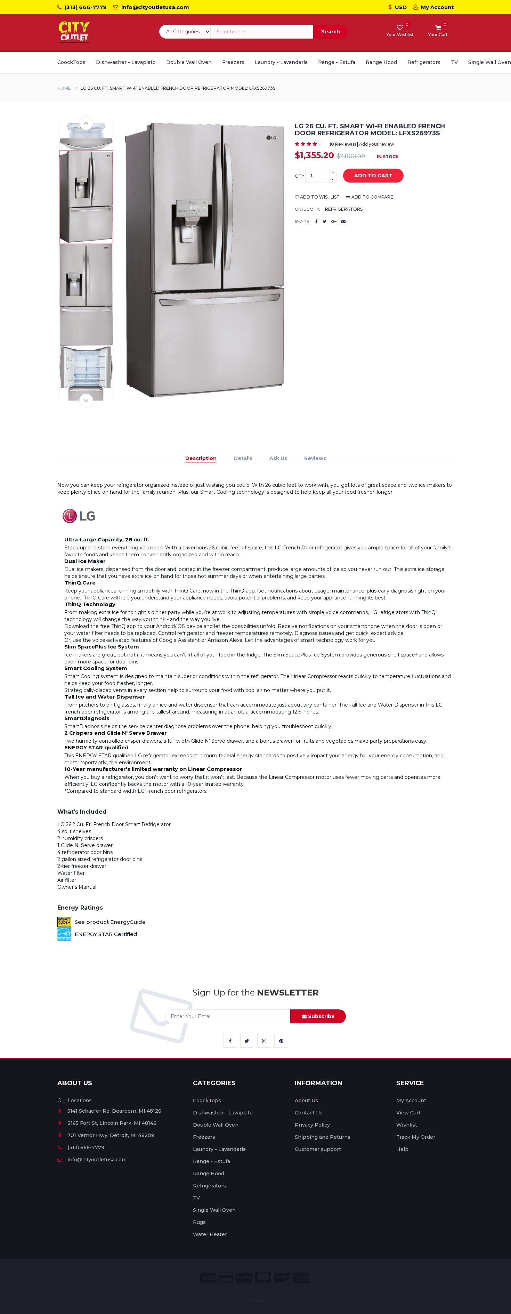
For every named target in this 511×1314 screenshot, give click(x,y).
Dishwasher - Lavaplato (126, 62)
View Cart (408, 1113)
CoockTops (71, 62)
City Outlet (255, 1300)
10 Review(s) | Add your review (362, 144)
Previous (86, 123)
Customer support (318, 1149)
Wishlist (406, 1125)
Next (86, 401)
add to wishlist (319, 197)
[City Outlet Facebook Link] (230, 1041)
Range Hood (381, 62)
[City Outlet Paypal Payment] (244, 1278)
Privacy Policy (312, 1125)
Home (64, 88)
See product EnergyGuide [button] (110, 922)
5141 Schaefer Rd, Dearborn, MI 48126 (114, 1111)
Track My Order (415, 1137)
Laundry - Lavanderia (281, 62)
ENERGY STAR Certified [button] (106, 934)
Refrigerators (423, 62)
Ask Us (278, 458)
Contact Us (309, 1113)
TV (454, 62)
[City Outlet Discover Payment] (282, 1278)
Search (330, 32)
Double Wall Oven (189, 62)
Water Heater (210, 1234)
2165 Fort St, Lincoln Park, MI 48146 (111, 1123)
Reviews (315, 458)
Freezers (233, 62)
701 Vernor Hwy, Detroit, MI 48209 (110, 1135)
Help (402, 1149)
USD (400, 7)
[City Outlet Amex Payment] (301, 1278)
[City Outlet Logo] (74, 32)
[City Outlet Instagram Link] (264, 1041)
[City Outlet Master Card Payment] (263, 1278)
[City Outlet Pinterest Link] (281, 1041)
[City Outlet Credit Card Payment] (226, 1278)
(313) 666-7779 (84, 7)
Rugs (199, 1222)
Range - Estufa (336, 62)
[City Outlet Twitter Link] (247, 1041)
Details (243, 458)
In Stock (388, 156)
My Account (437, 7)
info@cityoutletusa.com (154, 7)
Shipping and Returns (322, 1137)
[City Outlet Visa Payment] (208, 1278)
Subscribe (321, 1016)
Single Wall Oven (489, 62)
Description (201, 458)
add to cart (373, 175)
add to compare (371, 197)
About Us (306, 1100)
